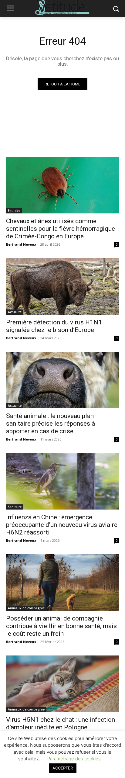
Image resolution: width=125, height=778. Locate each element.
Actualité (15, 312)
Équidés (14, 211)
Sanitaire (15, 507)
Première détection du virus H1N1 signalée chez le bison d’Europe (54, 326)
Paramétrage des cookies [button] (74, 759)
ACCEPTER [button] (62, 768)
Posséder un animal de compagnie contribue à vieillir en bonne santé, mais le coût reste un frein (61, 626)
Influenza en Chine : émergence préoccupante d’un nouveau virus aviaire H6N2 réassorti (61, 524)
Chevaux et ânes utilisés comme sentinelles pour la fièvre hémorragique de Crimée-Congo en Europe (60, 228)
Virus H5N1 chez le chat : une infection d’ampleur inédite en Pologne (60, 723)
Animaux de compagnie (26, 608)
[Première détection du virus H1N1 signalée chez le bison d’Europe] (62, 286)
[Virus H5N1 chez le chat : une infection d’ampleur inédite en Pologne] (62, 683)
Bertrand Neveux (21, 244)
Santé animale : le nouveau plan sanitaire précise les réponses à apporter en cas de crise (50, 423)
